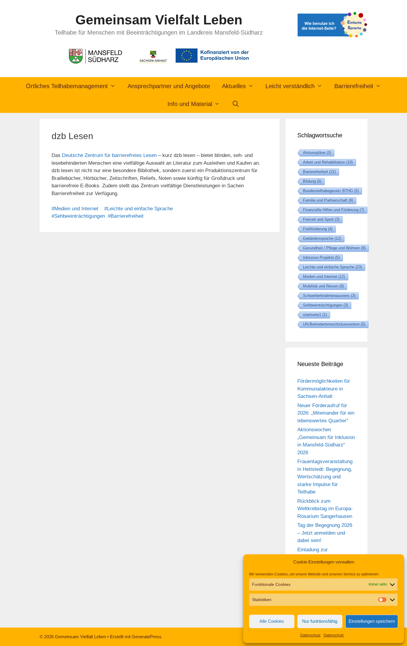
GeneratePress (146, 636)
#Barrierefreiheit (126, 216)
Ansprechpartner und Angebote (169, 86)
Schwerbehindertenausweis (329, 295)
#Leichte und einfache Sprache (138, 208)
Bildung (312, 181)
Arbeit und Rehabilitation (328, 162)
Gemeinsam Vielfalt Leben (158, 19)
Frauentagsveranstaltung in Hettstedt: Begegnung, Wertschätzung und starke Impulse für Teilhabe (324, 477)
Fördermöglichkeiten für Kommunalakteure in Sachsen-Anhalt (323, 388)
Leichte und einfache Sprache (332, 267)
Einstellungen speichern (372, 621)
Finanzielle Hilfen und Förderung (333, 210)
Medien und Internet (324, 276)
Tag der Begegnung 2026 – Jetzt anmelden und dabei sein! (324, 532)
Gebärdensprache (322, 238)
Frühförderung (318, 229)
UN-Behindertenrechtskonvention (334, 324)
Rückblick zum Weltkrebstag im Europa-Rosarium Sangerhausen (325, 508)
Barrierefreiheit (319, 171)
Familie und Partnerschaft (328, 200)
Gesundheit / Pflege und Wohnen (334, 248)
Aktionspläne (317, 152)
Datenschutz (310, 635)
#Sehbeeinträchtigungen (78, 216)
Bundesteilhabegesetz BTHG (331, 191)
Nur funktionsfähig (319, 621)
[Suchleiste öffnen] (236, 104)
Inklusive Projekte (321, 257)
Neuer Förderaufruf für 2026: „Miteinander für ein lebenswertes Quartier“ (325, 413)
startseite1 (315, 314)
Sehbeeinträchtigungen (325, 305)
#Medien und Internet (75, 208)
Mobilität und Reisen (323, 286)
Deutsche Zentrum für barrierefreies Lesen (109, 155)
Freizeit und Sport (321, 219)
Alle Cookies (272, 621)
